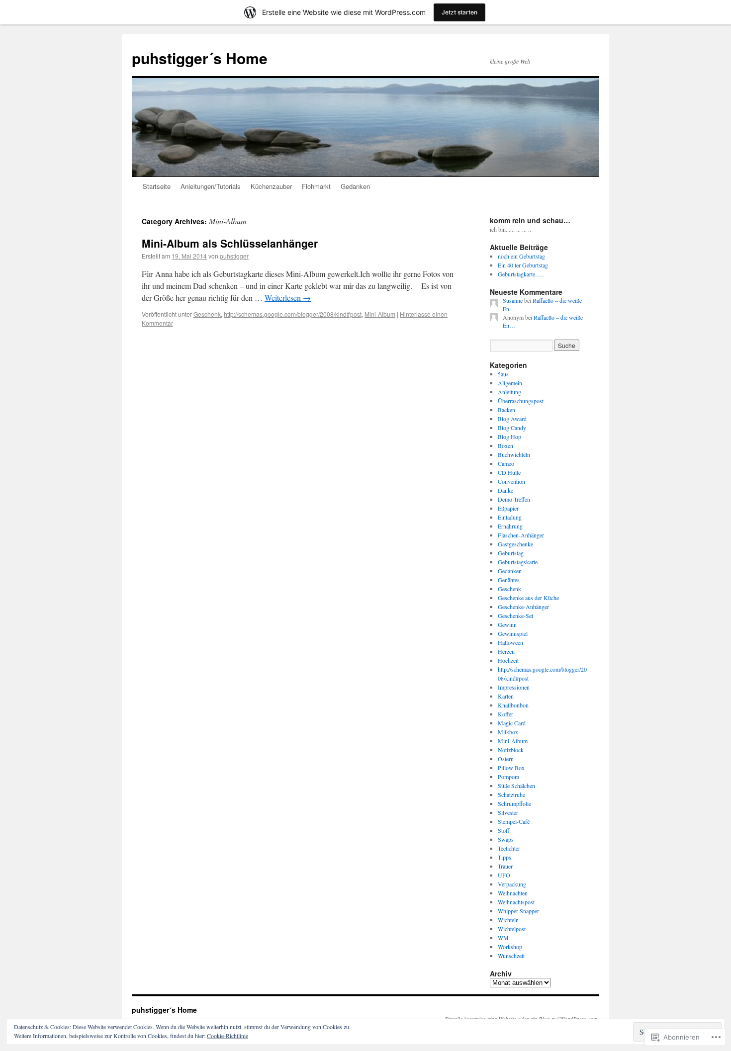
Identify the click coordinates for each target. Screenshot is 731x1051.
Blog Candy (512, 428)
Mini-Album (380, 314)
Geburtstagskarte (518, 562)
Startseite (157, 186)
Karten (506, 696)
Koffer (505, 714)
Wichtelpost (512, 929)
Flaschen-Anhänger (521, 535)
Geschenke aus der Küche (528, 598)
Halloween (510, 642)
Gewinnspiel (513, 633)
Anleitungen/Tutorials (211, 186)
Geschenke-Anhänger (523, 607)
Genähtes (509, 580)
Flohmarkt (316, 186)
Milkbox (508, 732)
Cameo (506, 463)
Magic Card (512, 723)
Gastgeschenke (515, 544)
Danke (505, 490)
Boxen (505, 445)
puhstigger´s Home (200, 58)
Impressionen (514, 687)
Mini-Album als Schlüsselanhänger (230, 243)
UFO (504, 875)
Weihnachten (513, 893)
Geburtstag (511, 553)
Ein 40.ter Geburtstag (523, 265)
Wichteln (508, 920)
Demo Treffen (514, 499)
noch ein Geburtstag (521, 256)
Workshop (510, 947)
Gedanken (355, 186)
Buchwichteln (514, 454)
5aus (503, 374)
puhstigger (234, 256)
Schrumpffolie (514, 803)
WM (503, 938)
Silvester (508, 812)
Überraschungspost (521, 401)
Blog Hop (509, 436)
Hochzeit (508, 660)
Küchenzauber (271, 186)
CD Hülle (509, 472)
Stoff (503, 830)
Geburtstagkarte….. (521, 274)
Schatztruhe (511, 794)
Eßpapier (508, 508)
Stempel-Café (514, 821)
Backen (506, 410)
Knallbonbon (513, 705)
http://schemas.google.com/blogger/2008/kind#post (293, 314)
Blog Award (512, 419)
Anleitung (509, 392)
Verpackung (512, 884)
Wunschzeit (511, 956)
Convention (511, 481)
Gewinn (507, 624)
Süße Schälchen (516, 785)
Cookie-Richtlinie (227, 1036)
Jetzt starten (459, 12)
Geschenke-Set (515, 615)
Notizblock (511, 750)
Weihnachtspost (516, 902)
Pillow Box (511, 768)
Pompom (508, 777)
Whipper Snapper (518, 911)
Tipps (504, 857)
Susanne (513, 300)
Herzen (506, 651)
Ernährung (510, 526)
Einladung (510, 517)
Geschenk (207, 314)
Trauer (505, 866)
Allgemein (510, 383)
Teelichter (509, 848)
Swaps (506, 839)
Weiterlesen (288, 297)
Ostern (506, 759)
